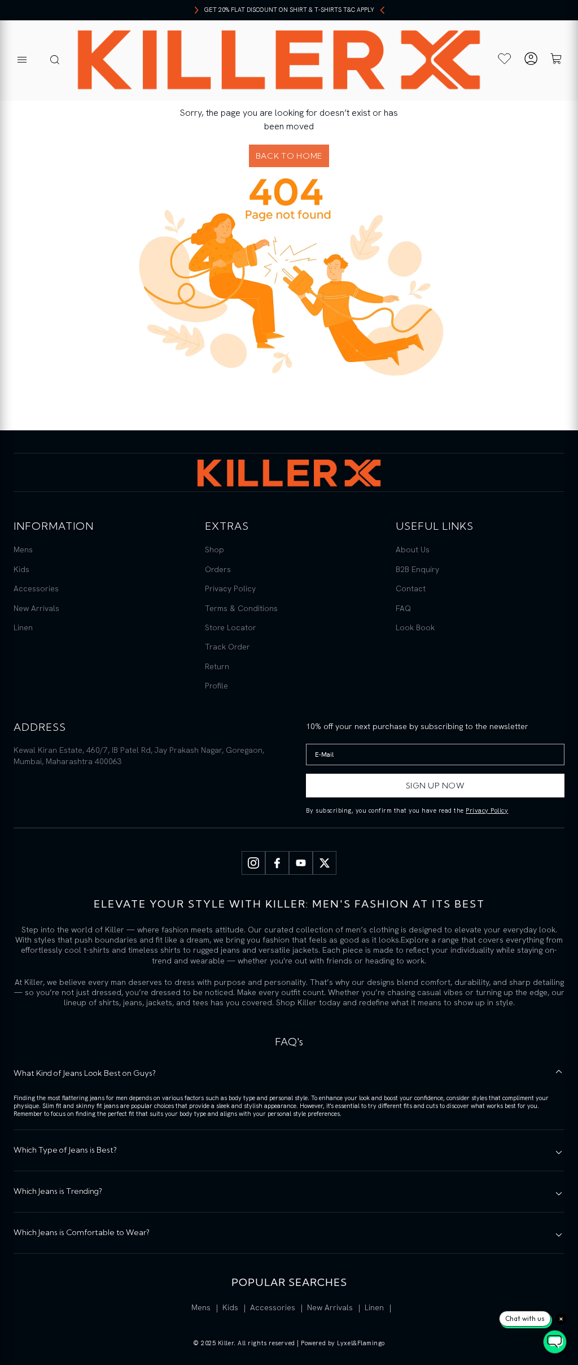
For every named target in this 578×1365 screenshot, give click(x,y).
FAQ (403, 608)
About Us (413, 549)
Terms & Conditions (241, 608)
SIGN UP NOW (435, 785)
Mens (23, 549)
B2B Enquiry (417, 569)
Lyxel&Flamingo (361, 1343)
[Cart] (556, 60)
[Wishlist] (504, 59)
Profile (216, 686)
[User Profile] (531, 60)
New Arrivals (36, 608)
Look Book (415, 627)
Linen (23, 627)
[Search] (54, 60)
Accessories (36, 588)
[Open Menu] (22, 60)
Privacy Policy (230, 588)
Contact (411, 588)
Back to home (289, 156)
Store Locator (230, 627)
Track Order (227, 647)
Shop (214, 549)
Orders (218, 569)
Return (217, 666)
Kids (21, 569)
